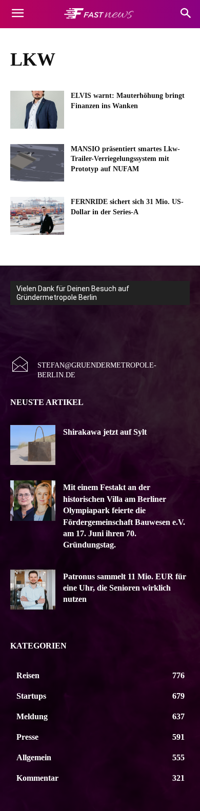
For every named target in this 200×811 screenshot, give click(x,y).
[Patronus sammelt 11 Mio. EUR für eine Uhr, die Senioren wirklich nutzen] (32, 590)
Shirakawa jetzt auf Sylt (105, 432)
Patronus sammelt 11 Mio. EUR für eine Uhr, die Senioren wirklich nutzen (124, 588)
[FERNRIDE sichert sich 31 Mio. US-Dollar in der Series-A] (37, 216)
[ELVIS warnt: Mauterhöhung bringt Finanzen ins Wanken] (37, 110)
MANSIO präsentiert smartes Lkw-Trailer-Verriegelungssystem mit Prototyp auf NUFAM (125, 159)
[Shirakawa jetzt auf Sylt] (32, 445)
